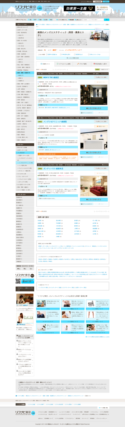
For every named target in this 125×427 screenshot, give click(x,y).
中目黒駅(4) (19, 210)
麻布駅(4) (18, 221)
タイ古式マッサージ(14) (23, 184)
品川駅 (94, 223)
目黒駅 (76, 223)
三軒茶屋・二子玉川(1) (23, 110)
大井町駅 (58, 231)
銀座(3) (61, 259)
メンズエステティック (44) (26, 163)
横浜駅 (39, 236)
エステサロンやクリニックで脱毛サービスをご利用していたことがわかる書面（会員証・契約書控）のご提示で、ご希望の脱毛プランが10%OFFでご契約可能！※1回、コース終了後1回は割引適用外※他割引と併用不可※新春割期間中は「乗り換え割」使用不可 (58, 157)
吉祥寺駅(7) (19, 253)
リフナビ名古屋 (59, 404)
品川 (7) (21, 59)
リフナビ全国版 (21, 404)
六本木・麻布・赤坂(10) (23, 67)
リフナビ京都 (49, 404)
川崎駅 (58, 236)
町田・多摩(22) (21, 118)
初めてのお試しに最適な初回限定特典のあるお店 (51, 272)
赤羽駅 (94, 231)
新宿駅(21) (19, 202)
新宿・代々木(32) (22, 40)
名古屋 (45, 19)
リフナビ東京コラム (62, 19)
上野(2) (72, 259)
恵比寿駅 (58, 220)
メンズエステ (21, 153)
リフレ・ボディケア (22, 176)
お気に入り (78, 19)
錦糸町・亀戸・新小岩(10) (24, 121)
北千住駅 (76, 231)
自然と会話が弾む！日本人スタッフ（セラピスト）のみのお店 (65, 276)
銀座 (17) (21, 75)
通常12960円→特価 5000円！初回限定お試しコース (57, 107)
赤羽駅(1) (18, 245)
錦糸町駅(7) (19, 251)
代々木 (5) (21, 46)
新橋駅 (39, 228)
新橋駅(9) (18, 226)
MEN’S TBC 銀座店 (49, 77)
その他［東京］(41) (22, 137)
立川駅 (94, 234)
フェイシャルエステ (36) (25, 168)
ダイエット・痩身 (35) (24, 171)
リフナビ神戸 (40, 404)
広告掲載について (48, 418)
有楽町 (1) (21, 80)
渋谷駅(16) (19, 197)
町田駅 (39, 234)
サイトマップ (85, 418)
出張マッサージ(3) (22, 30)
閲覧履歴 (72, 19)
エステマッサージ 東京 (68, 287)
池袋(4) (50, 259)
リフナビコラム (94, 412)
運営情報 (78, 418)
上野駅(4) (18, 232)
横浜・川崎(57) (21, 140)
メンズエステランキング (65, 414)
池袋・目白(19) (21, 48)
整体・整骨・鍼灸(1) (22, 187)
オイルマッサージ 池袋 (55, 287)
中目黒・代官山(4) (22, 51)
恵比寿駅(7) (19, 200)
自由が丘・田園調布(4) (23, 97)
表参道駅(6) (19, 216)
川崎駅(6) (18, 261)
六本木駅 (58, 226)
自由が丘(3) (79, 259)
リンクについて (76, 414)
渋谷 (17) (21, 35)
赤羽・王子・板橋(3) (22, 116)
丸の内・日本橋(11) (22, 86)
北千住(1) (85, 259)
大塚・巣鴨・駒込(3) (22, 94)
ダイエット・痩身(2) (90, 246)
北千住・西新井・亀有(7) (24, 108)
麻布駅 (76, 226)
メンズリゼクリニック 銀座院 (53, 121)
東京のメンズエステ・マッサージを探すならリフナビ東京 (63, 424)
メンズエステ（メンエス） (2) (25, 159)
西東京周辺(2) (21, 132)
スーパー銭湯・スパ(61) (23, 190)
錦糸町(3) (96, 259)
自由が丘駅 (41, 231)
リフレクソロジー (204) (25, 179)
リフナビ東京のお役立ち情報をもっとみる (98, 337)
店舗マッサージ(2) (43, 246)
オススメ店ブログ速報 (77, 412)
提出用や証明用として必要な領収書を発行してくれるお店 (80, 272)
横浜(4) (45, 261)
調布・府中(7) (21, 129)
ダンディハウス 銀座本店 (51, 168)
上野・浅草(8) (21, 89)
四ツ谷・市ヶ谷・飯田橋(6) (24, 105)
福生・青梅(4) (21, 134)
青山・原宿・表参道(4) (23, 64)
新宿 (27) (21, 43)
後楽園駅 (95, 228)
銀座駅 (94, 226)
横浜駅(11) (19, 259)
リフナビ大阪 (31, 404)
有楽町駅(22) (19, 229)
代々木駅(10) (19, 205)
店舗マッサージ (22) (24, 155)
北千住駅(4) (19, 243)
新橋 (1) (21, 78)
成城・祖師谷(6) (21, 113)
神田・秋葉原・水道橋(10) (24, 92)
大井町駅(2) (19, 240)
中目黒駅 (58, 223)
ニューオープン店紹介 (64, 412)
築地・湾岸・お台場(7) (23, 84)
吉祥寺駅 (76, 234)
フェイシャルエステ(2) (78, 246)
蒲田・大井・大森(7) (22, 102)
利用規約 (92, 418)
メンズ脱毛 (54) (23, 165)
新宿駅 (76, 220)
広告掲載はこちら (94, 414)
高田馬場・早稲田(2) (22, 70)
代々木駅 (95, 220)
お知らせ (40, 418)
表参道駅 (40, 226)
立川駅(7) (18, 256)
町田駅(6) (18, 248)
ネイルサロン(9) (21, 173)
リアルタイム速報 (42, 412)
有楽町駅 (58, 228)
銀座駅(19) (19, 224)
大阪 (30, 19)
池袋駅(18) (19, 208)
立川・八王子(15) (22, 126)
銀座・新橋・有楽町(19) (23, 73)
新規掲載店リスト (53, 412)
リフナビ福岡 (77, 404)
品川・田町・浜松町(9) (23, 56)
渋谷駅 (39, 220)
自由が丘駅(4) (20, 237)
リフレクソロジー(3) (47, 248)
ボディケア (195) (23, 182)
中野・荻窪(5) (21, 100)
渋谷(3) (40, 259)
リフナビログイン (69, 418)
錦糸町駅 (58, 234)
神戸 (35, 19)
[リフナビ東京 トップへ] (29, 8)
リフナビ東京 (68, 404)
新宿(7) (45, 259)
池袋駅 (39, 223)
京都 (40, 19)
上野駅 (76, 228)
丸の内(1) (66, 259)
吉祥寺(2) (102, 259)
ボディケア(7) (58, 248)
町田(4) (91, 259)
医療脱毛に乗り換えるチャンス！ (53, 150)
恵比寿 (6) (21, 38)
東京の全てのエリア (22, 27)
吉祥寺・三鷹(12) (22, 124)
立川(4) (40, 261)
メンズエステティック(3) (55, 246)
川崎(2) (50, 261)
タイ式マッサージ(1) (68, 248)
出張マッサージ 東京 (81, 287)
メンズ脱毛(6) (67, 246)
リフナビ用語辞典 (104, 412)
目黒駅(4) (18, 213)
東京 (51, 19)
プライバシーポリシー (101, 418)
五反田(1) (55, 259)
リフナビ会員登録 (59, 418)
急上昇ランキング (53, 414)
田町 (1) (21, 62)
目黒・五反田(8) (21, 54)
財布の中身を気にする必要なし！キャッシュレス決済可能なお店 (71, 274)
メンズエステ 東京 (43, 287)
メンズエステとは (42, 414)
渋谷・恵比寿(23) (22, 32)
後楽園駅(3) (19, 235)
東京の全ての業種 (22, 147)
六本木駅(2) (19, 218)
